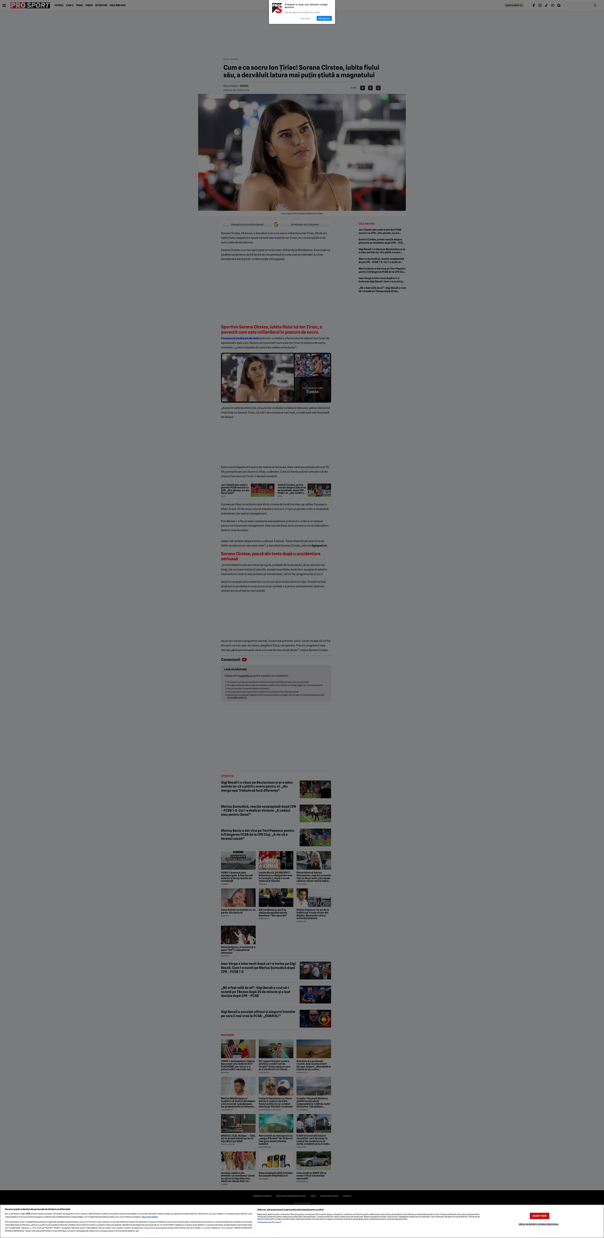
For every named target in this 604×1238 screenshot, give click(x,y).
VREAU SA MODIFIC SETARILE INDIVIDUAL (539, 1224)
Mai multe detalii (150, 1217)
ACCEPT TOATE (540, 1216)
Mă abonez (324, 18)
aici (30, 1228)
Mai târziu (306, 18)
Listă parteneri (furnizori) (269, 1222)
